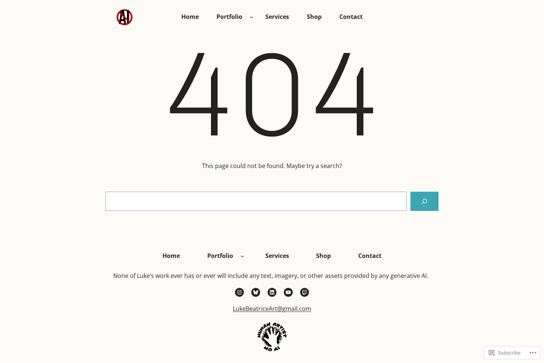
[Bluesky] (255, 292)
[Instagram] (239, 292)
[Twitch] (304, 292)
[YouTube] (288, 292)
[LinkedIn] (272, 292)
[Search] (424, 201)
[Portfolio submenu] (251, 17)
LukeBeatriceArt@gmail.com (272, 309)
